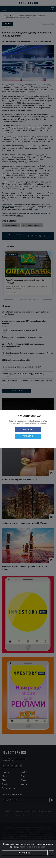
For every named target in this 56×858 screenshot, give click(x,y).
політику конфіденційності (32, 847)
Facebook (28, 430)
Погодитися (24, 853)
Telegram (28, 436)
